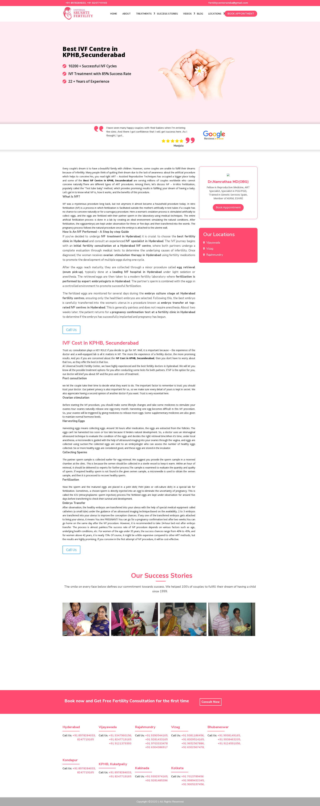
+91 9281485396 (156, 780)
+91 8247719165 (97, 2)
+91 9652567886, (193, 743)
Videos (187, 13)
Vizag (209, 249)
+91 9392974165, (156, 776)
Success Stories (167, 13)
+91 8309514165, (193, 739)
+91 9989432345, (193, 780)
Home (113, 13)
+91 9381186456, (192, 735)
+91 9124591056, (229, 743)
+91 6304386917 (156, 747)
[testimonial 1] (134, 635)
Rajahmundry (214, 255)
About (126, 13)
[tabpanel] (161, 136)
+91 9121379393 (120, 743)
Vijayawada (213, 243)
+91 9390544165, (156, 735)
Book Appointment (241, 13)
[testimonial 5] (85, 635)
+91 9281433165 (156, 739)
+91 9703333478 (156, 743)
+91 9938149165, (229, 735)
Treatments (144, 13)
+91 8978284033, (75, 2)
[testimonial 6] (231, 635)
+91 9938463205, (229, 739)
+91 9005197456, (193, 784)
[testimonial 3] (183, 635)
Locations (214, 13)
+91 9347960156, (120, 735)
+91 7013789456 (192, 776)
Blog (200, 13)
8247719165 (78, 739)
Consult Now (211, 702)
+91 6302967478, (193, 747)
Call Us (71, 329)
